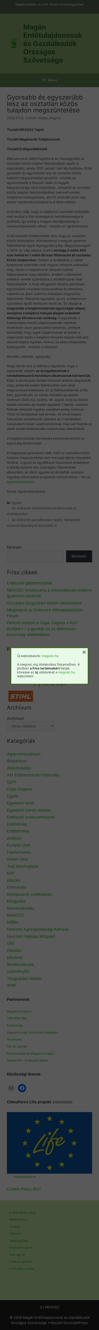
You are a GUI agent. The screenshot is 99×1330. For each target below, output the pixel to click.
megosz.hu (50, 656)
